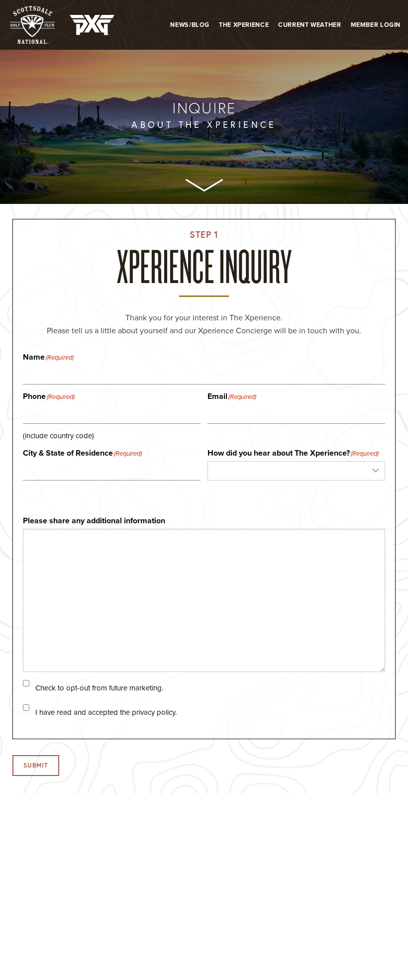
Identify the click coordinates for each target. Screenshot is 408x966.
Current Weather (309, 25)
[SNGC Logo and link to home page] (32, 25)
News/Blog (189, 25)
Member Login (376, 25)
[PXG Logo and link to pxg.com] (92, 25)
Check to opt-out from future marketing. (99, 688)
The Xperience (244, 25)
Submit (35, 765)
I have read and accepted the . (106, 712)
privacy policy (153, 712)
